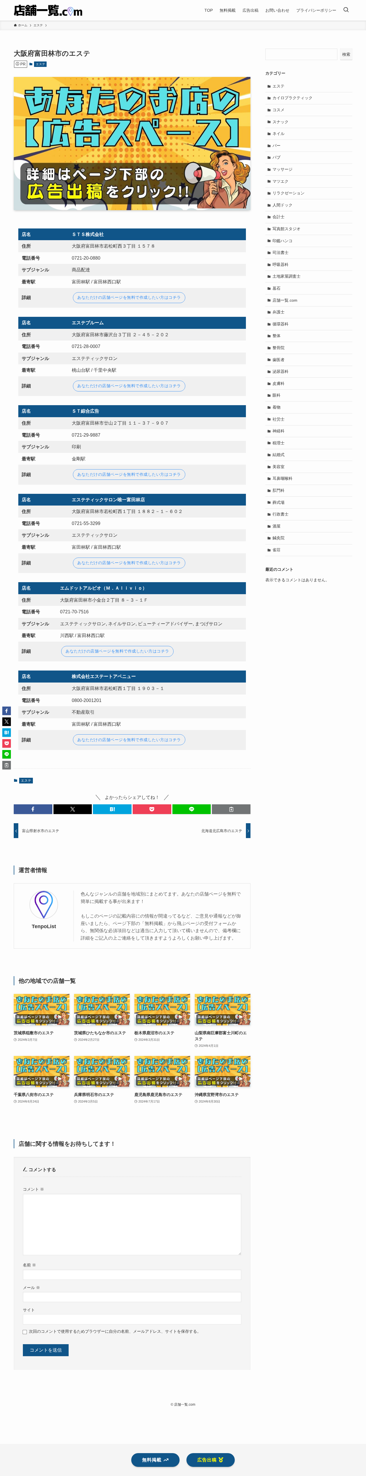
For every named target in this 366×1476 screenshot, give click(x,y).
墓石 (276, 288)
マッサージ (282, 169)
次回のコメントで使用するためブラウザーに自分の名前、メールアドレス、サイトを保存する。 (115, 1331)
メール (31, 1287)
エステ (40, 64)
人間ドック (282, 205)
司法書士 (280, 252)
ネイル (278, 133)
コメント (33, 1189)
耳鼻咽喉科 (282, 478)
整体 (276, 335)
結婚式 (278, 454)
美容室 (278, 466)
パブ (276, 157)
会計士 (278, 216)
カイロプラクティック (292, 98)
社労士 (278, 419)
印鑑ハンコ (282, 240)
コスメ (278, 110)
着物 (276, 407)
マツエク (280, 181)
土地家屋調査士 (286, 276)
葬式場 (278, 502)
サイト (29, 1310)
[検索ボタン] (346, 10)
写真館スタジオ (286, 228)
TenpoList (44, 926)
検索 (346, 54)
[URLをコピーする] (231, 809)
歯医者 (278, 359)
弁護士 (278, 312)
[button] (33, 809)
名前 (29, 1265)
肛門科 (278, 490)
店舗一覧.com (284, 300)
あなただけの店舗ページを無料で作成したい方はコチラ (129, 297)
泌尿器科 (280, 371)
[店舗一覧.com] (48, 10)
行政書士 (280, 514)
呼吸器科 (280, 264)
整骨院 (278, 347)
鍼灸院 (278, 538)
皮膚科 (278, 383)
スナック (280, 122)
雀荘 (276, 550)
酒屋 (276, 526)
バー (276, 145)
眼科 (276, 395)
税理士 (278, 443)
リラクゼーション (288, 193)
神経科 (278, 431)
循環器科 (280, 324)
